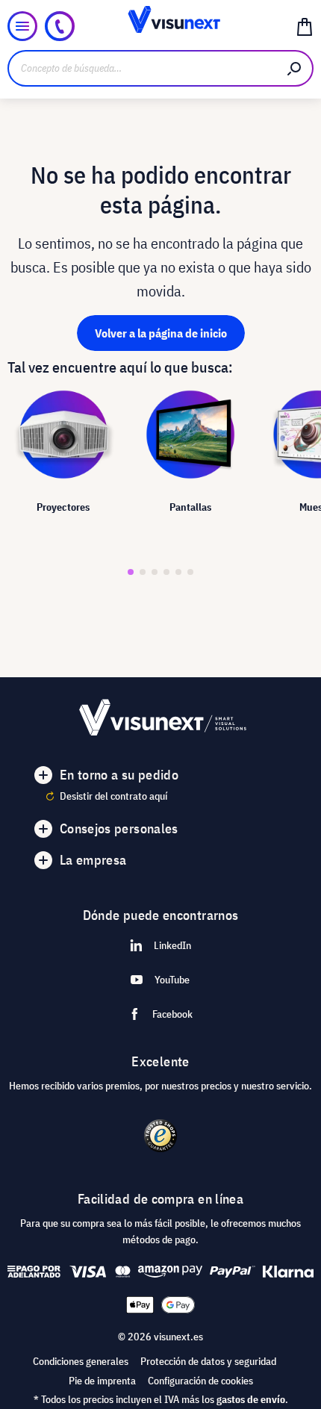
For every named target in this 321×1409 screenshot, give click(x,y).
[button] (131, 572)
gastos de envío (250, 1399)
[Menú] (22, 26)
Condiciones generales (80, 1361)
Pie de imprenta (102, 1380)
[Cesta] (305, 26)
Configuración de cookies (200, 1380)
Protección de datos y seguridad (208, 1361)
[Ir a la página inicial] (161, 26)
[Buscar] (295, 68)
